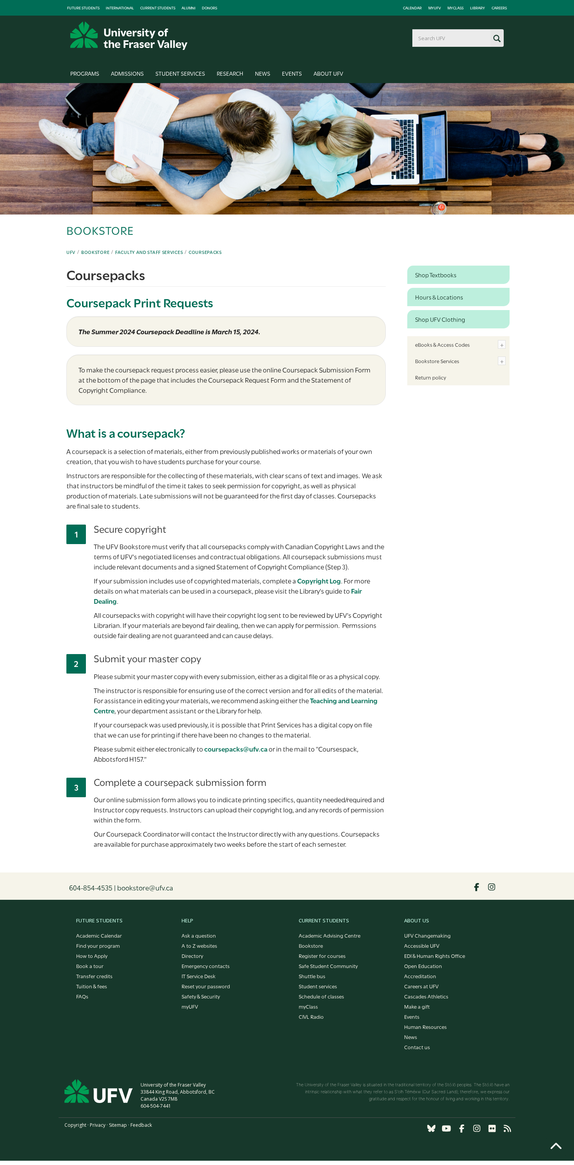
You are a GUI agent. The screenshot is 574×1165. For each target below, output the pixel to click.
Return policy (430, 377)
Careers (499, 8)
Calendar (412, 8)
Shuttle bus (312, 976)
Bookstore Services (437, 361)
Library (477, 8)
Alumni (189, 8)
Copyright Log (319, 580)
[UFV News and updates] (507, 1128)
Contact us (417, 1047)
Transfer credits (94, 976)
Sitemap (118, 1125)
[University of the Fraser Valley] (128, 35)
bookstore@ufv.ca (145, 887)
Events (292, 73)
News (262, 73)
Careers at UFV (421, 986)
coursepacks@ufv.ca (235, 749)
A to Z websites (199, 945)
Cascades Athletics (426, 996)
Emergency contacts (206, 966)
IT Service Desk (199, 976)
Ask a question (199, 935)
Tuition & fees (91, 986)
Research (230, 73)
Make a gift (417, 1006)
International (120, 8)
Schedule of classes (321, 996)
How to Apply (91, 955)
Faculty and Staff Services (149, 252)
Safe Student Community (328, 966)
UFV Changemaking (427, 935)
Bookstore (95, 252)
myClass (455, 8)
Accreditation (420, 976)
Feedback (141, 1125)
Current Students (157, 8)
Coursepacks (205, 252)
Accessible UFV (421, 945)
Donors (209, 8)
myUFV (434, 8)
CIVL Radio (311, 1016)
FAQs (82, 996)
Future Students (83, 8)
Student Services (180, 73)
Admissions (127, 73)
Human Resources (425, 1026)
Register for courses (322, 955)
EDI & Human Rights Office (434, 955)
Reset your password (206, 986)
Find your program (98, 945)
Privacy (97, 1125)
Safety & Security (201, 996)
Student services (318, 986)
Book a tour (89, 966)
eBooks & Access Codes (442, 344)
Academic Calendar (99, 935)
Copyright (75, 1125)
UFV (70, 252)
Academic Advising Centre (329, 935)
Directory (192, 955)
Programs (84, 73)
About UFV (328, 73)
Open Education (423, 966)
